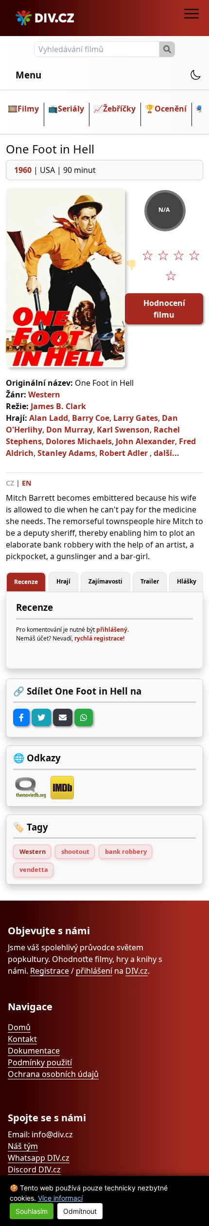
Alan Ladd (48, 418)
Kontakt (22, 1039)
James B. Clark (58, 406)
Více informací (60, 1198)
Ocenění (171, 108)
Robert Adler (123, 453)
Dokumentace (34, 1050)
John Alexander (145, 441)
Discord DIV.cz (34, 1169)
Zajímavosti (105, 581)
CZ (10, 483)
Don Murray (69, 429)
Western (44, 394)
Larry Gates (135, 418)
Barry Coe (90, 418)
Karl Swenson (123, 429)
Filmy (28, 108)
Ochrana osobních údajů (53, 1074)
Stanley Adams (66, 453)
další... (166, 453)
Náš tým (23, 1146)
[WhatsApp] (83, 717)
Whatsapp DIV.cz (39, 1157)
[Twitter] (41, 717)
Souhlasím (32, 1211)
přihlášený (111, 629)
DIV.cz (136, 970)
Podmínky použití (40, 1062)
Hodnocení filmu (164, 309)
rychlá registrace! (99, 638)
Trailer (149, 581)
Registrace (49, 970)
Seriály (71, 108)
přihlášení (94, 970)
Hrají (63, 581)
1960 (23, 170)
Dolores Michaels (79, 441)
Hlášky (186, 581)
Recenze (26, 582)
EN (27, 483)
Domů (19, 1027)
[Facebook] (21, 717)
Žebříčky (119, 108)
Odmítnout (80, 1211)
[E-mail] (62, 717)
